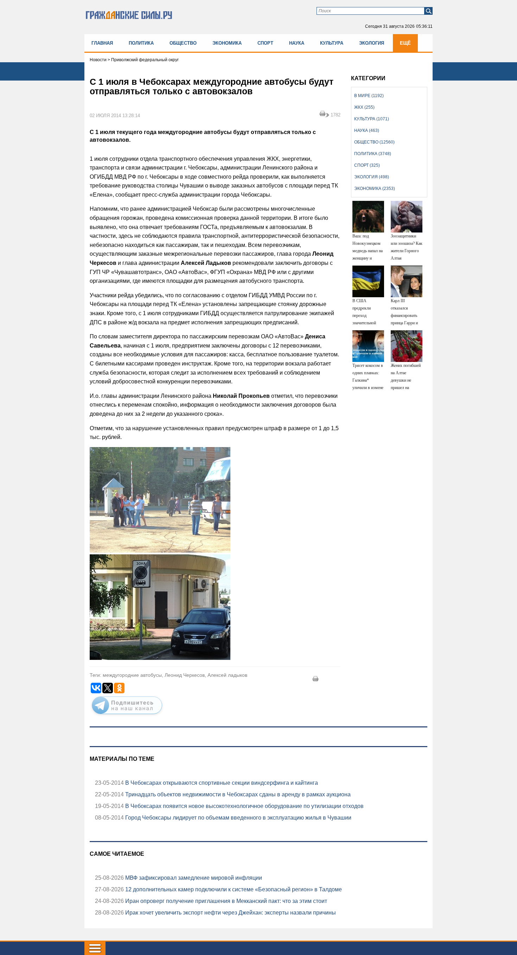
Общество (183, 43)
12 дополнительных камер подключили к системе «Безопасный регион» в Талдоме (233, 889)
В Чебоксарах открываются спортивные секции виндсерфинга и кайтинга (221, 783)
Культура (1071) (371, 118)
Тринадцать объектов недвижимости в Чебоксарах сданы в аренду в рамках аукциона (237, 794)
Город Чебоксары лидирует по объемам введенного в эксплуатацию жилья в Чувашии (237, 818)
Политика (141, 43)
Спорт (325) (367, 165)
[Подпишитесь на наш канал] (127, 715)
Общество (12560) (374, 142)
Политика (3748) (372, 153)
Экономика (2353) (374, 188)
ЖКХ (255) (364, 107)
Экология (371, 43)
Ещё (405, 43)
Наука (296, 43)
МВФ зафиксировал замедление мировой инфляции (193, 878)
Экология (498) (371, 176)
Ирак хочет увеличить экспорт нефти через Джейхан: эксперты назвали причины (230, 913)
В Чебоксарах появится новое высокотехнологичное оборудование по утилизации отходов (244, 806)
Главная (102, 43)
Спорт (265, 43)
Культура (331, 43)
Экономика (227, 43)
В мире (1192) (369, 95)
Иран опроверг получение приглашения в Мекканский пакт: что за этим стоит (225, 901)
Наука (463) (366, 130)
